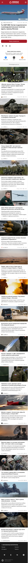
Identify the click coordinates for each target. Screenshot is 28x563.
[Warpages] (2, 393)
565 (26, 540)
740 (26, 364)
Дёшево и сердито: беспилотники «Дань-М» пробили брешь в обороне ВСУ (13, 413)
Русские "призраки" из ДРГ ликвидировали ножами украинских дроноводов (13, 354)
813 (26, 304)
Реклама (3, 547)
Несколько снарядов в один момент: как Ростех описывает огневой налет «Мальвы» (13, 178)
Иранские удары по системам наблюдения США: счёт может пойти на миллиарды (13, 443)
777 (26, 334)
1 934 (25, 188)
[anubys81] (2, 97)
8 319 (25, 96)
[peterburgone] (2, 423)
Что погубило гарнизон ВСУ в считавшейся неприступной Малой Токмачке (13, 473)
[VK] (17, 555)
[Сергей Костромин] (2, 127)
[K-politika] (2, 334)
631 (26, 393)
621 (26, 423)
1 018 (25, 247)
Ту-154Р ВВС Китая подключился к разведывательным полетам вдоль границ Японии (14, 27)
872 (26, 277)
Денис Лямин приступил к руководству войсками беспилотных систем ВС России (12, 208)
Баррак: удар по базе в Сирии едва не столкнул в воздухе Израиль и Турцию (11, 267)
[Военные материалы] (14, 2)
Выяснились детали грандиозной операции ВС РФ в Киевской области (14, 324)
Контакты (17, 547)
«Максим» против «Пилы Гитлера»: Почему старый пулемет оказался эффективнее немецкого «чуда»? (13, 86)
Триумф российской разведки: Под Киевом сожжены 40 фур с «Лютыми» (13, 297)
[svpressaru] (2, 304)
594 (26, 510)
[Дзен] (24, 555)
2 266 (25, 126)
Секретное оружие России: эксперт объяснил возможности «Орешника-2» (13, 238)
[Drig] (2, 364)
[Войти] (25, 2)
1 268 (25, 218)
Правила (16, 549)
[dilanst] (2, 22)
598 (26, 480)
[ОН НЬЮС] (2, 247)
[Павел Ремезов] (2, 158)
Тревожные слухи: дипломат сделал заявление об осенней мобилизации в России (13, 384)
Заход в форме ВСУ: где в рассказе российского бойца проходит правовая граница (11, 147)
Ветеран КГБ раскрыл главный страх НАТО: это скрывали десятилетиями (13, 530)
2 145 (25, 158)
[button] (2, 45)
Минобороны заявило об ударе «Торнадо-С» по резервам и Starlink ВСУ (13, 116)
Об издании (4, 549)
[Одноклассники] (11, 555)
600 (26, 453)
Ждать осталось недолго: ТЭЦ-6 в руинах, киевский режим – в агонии (12, 500)
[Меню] (2, 2)
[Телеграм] (4, 555)
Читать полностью (14, 41)
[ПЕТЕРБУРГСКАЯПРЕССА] (2, 540)
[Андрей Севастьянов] (2, 189)
